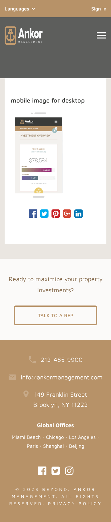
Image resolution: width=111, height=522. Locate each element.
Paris (32, 446)
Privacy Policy (75, 503)
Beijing (76, 446)
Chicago (55, 437)
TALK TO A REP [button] (55, 315)
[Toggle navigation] (101, 35)
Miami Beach (26, 437)
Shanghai (53, 446)
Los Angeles (82, 437)
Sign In (98, 8)
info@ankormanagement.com (62, 377)
